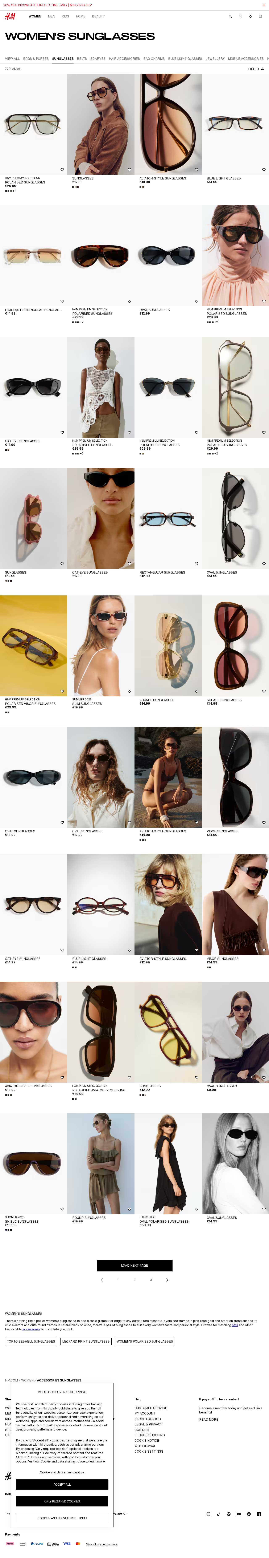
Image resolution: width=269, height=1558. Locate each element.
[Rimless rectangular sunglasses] (33, 255)
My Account (144, 1413)
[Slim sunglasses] (100, 645)
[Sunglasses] (100, 124)
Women (35, 16)
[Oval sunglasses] (168, 255)
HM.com (11, 1380)
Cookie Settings (148, 1451)
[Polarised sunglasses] (33, 124)
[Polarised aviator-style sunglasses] (100, 1032)
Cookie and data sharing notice (62, 1472)
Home (80, 16)
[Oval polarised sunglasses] (168, 1163)
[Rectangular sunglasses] (168, 518)
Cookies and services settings (62, 1518)
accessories (31, 1329)
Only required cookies (62, 1501)
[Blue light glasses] (235, 124)
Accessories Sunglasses (59, 1380)
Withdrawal (145, 1446)
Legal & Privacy (148, 1424)
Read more (208, 1419)
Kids (65, 16)
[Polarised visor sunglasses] (33, 645)
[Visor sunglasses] (235, 777)
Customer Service (150, 1408)
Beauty (98, 16)
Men (51, 16)
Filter (253, 69)
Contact (142, 1430)
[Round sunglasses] (100, 1163)
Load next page (134, 1265)
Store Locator (147, 1419)
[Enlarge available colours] (76, 187)
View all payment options (101, 1544)
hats (235, 1325)
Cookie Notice (146, 1440)
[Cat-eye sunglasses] (33, 387)
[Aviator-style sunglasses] (168, 124)
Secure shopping (149, 1435)
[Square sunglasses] (168, 645)
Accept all (62, 1484)
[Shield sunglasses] (33, 1163)
